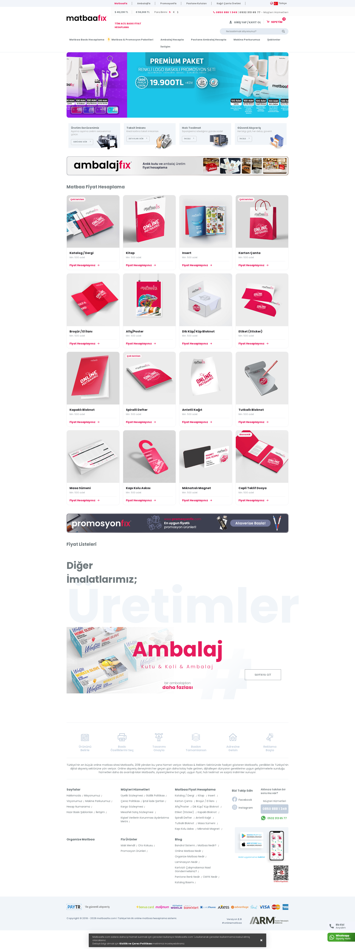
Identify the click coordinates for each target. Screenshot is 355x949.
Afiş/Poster (134, 331)
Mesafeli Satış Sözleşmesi (137, 812)
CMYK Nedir (210, 877)
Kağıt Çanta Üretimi (229, 3)
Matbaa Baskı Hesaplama (86, 39)
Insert (186, 253)
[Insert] (205, 221)
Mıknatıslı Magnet (196, 488)
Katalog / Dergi (82, 253)
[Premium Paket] (177, 85)
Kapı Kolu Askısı (138, 488)
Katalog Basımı (184, 882)
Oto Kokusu (145, 845)
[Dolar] (178, 12)
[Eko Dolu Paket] (88, 110)
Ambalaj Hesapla (172, 39)
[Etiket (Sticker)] (262, 300)
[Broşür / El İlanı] (93, 300)
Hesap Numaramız (78, 806)
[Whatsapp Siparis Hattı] (341, 937)
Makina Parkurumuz (247, 39)
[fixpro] (177, 523)
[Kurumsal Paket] (76, 110)
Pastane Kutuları (196, 3)
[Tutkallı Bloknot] (262, 378)
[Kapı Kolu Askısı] (149, 456)
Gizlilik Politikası (155, 795)
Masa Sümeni (80, 488)
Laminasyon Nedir (186, 862)
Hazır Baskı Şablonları (80, 812)
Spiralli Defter (137, 410)
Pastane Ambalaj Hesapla (208, 39)
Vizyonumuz (74, 801)
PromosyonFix (168, 3)
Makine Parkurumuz (97, 801)
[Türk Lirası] (170, 12)
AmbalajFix (143, 3)
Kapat (304, 924)
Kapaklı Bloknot (82, 410)
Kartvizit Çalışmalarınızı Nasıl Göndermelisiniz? (193, 869)
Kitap (130, 253)
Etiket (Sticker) (250, 331)
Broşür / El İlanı (81, 331)
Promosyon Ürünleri (133, 851)
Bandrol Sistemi (185, 845)
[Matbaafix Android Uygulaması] (252, 836)
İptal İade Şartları (153, 801)
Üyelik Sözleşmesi (132, 795)
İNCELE (187, 138)
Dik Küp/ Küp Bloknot (198, 331)
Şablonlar (273, 39)
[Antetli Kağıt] (205, 378)
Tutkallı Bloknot (251, 410)
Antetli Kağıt (192, 410)
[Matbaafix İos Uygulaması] (252, 844)
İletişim (165, 46)
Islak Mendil (128, 845)
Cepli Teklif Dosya (253, 488)
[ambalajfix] (177, 166)
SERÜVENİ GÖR (80, 141)
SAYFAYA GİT (263, 675)
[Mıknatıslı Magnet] (205, 456)
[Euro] (174, 12)
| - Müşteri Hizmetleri (251, 12)
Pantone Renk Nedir (187, 877)
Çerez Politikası (130, 801)
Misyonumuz (92, 795)
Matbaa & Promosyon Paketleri (132, 39)
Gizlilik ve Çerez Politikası (135, 943)
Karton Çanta (250, 253)
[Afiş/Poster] (149, 300)
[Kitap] (149, 221)
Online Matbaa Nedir (188, 851)
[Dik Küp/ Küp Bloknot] (205, 300)
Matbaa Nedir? (207, 845)
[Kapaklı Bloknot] (93, 378)
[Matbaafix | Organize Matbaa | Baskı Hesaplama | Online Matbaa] (88, 17)
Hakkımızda (74, 795)
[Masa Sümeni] (93, 456)
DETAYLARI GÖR (136, 138)
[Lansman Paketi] (100, 110)
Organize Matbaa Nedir (189, 856)
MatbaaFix (120, 3)
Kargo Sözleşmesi (132, 806)
